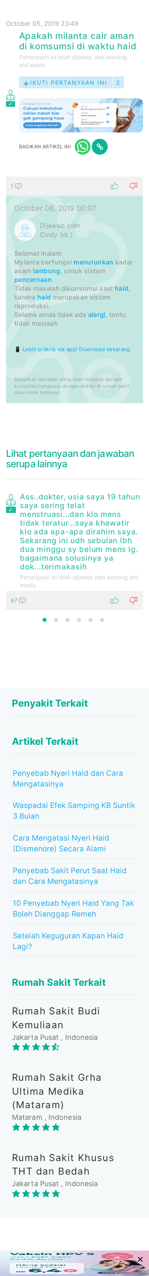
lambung (46, 271)
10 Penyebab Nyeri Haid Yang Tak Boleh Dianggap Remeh (73, 909)
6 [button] (102, 620)
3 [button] (68, 620)
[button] (74, 186)
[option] (74, 550)
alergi (97, 315)
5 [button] (91, 620)
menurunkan (93, 262)
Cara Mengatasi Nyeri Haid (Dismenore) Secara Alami (61, 843)
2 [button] (56, 620)
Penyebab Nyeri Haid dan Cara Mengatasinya (68, 779)
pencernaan (33, 280)
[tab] (74, 290)
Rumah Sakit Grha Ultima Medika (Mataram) (57, 1091)
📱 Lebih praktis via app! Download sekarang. (73, 349)
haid (121, 288)
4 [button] (79, 620)
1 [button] (44, 620)
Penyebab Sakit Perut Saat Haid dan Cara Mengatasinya (70, 876)
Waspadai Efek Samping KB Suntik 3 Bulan (74, 811)
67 (15, 600)
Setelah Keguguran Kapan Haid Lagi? (68, 941)
